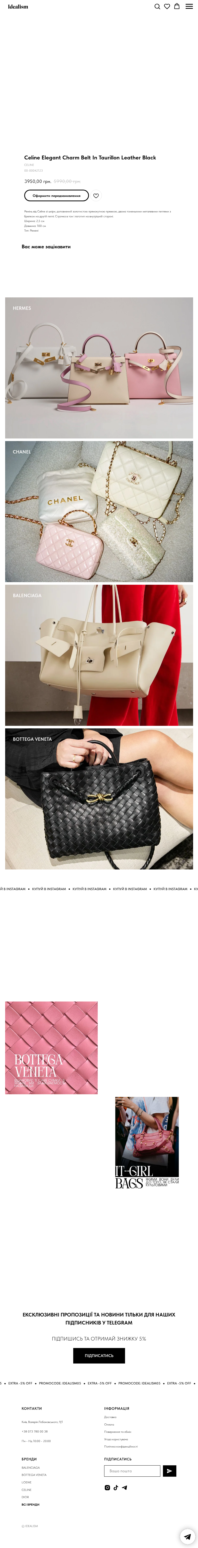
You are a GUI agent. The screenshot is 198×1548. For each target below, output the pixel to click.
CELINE (26, 1490)
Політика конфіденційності (121, 1446)
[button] (157, 6)
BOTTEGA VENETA (32, 739)
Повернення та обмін (117, 1432)
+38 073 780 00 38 (35, 1431)
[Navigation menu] (189, 6)
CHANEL (22, 452)
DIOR (25, 1497)
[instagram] (107, 1487)
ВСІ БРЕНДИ (30, 1504)
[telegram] (124, 1487)
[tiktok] (116, 1487)
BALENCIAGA (27, 595)
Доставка (110, 1417)
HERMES (22, 308)
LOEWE (26, 1482)
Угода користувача (116, 1439)
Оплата (109, 1424)
